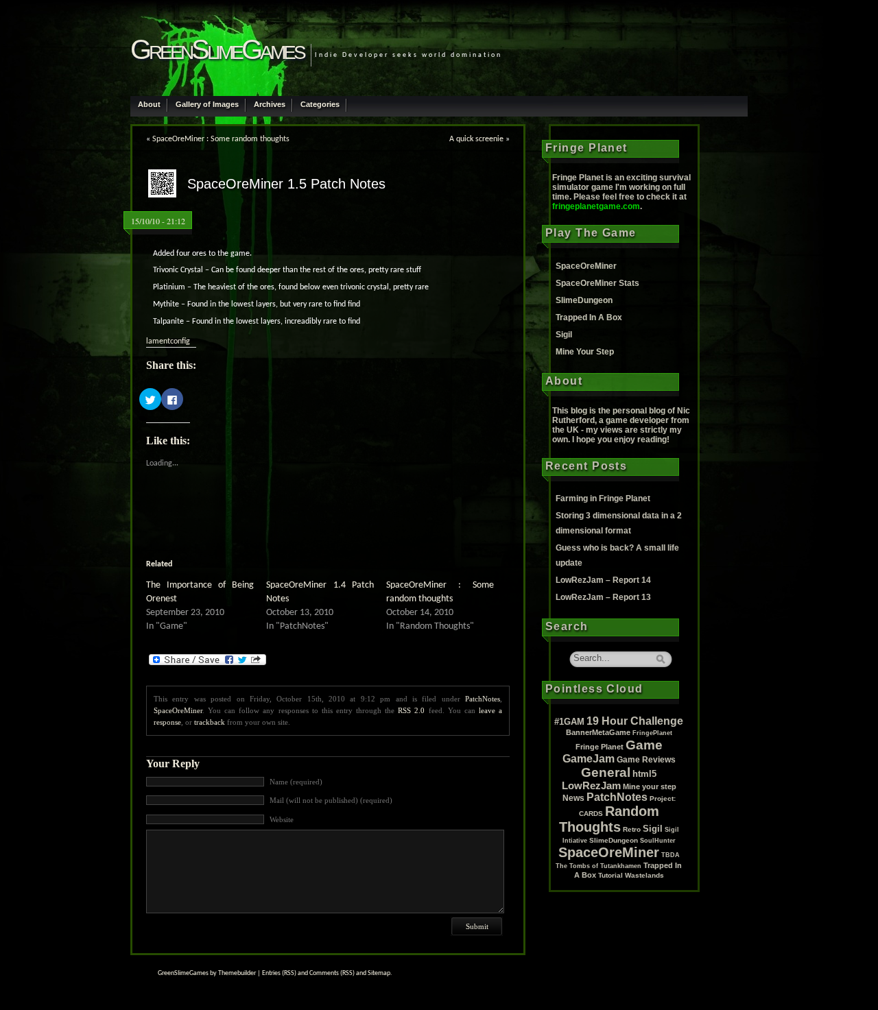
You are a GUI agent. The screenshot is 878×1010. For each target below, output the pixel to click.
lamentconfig (168, 341)
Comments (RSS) (332, 973)
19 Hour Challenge (634, 720)
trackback (209, 722)
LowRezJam (591, 785)
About (149, 104)
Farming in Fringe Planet (603, 498)
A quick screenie (476, 139)
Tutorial (610, 875)
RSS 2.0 (411, 710)
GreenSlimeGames (217, 49)
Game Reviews (646, 760)
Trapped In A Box (589, 317)
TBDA (670, 855)
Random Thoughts (609, 819)
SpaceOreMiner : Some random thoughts (220, 139)
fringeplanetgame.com (596, 206)
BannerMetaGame (598, 732)
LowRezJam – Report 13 (603, 597)
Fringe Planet (600, 747)
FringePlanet (652, 733)
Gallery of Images (207, 104)
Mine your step (649, 786)
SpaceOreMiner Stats (597, 283)
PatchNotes (482, 699)
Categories (320, 104)
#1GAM (569, 722)
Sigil (564, 334)
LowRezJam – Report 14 (603, 580)
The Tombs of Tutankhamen (598, 866)
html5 (644, 774)
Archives (269, 104)
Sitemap (379, 973)
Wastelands (644, 875)
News (573, 798)
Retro (632, 829)
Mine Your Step (585, 352)
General (605, 772)
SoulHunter (658, 840)
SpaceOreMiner (178, 710)
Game (644, 744)
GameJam (588, 759)
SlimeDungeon (584, 300)
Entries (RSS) (279, 973)
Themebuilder (237, 973)
